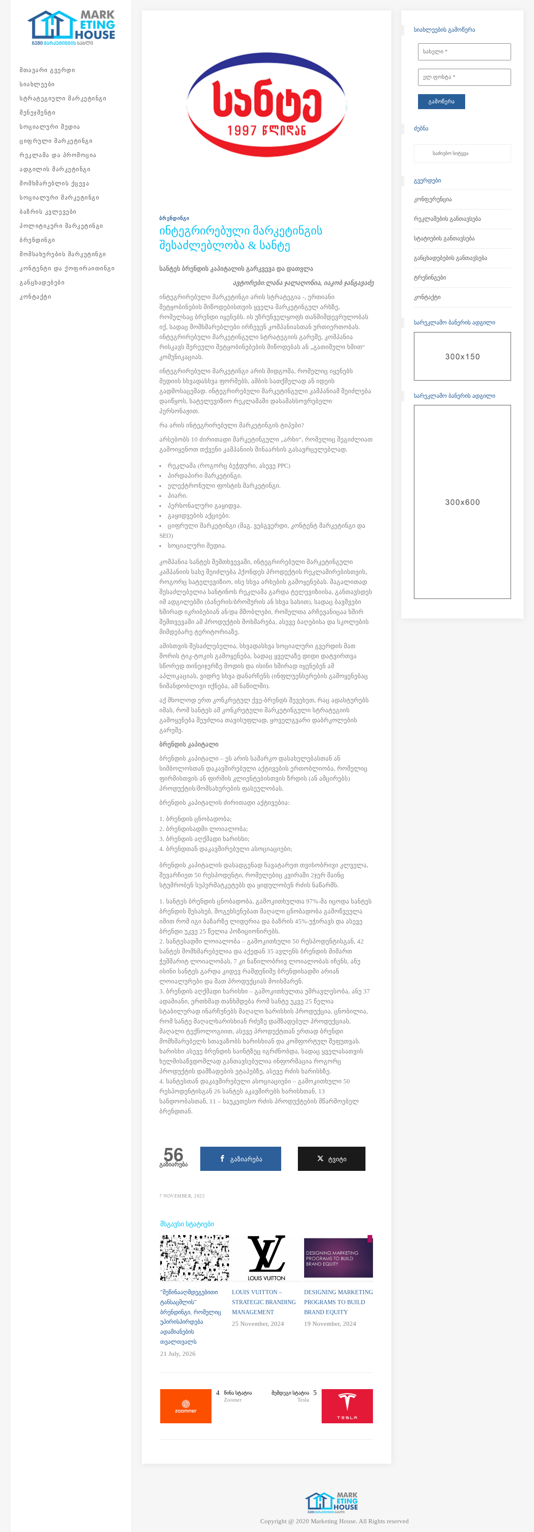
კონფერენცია (433, 199)
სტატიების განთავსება (444, 238)
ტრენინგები (430, 277)
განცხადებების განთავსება (450, 258)
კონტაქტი (427, 297)
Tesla (303, 1400)
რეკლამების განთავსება (447, 219)
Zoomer (233, 1400)
